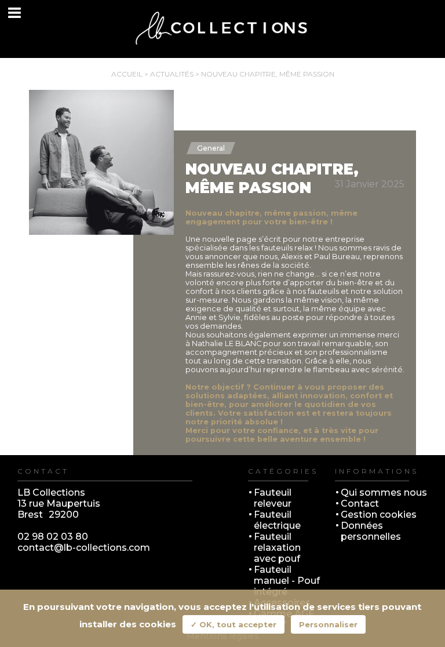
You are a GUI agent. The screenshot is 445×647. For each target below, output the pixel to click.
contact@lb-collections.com (83, 547)
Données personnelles (371, 531)
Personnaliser (328, 624)
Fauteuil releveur (272, 498)
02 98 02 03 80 (52, 536)
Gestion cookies (379, 514)
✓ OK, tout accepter (233, 624)
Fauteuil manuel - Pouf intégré (287, 580)
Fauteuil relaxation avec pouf (277, 547)
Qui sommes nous (384, 492)
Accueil (127, 74)
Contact (360, 503)
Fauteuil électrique (277, 520)
